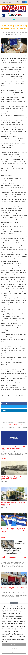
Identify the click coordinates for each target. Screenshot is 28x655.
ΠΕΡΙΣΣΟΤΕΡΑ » (4, 458)
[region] (14, 629)
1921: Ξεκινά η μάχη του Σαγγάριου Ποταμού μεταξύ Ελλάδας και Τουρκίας (13, 477)
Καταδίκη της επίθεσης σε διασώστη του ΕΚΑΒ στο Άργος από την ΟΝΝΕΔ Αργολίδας (13, 447)
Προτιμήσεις (14, 648)
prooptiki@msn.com (7, 2)
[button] (18, 2)
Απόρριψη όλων (14, 652)
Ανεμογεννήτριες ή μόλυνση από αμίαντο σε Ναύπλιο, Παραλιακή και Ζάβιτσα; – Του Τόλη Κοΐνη (13, 557)
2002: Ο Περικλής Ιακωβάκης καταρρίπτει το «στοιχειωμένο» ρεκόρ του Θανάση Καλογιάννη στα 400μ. (14, 530)
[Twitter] (26, 2)
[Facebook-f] (23, 2)
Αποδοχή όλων (14, 644)
